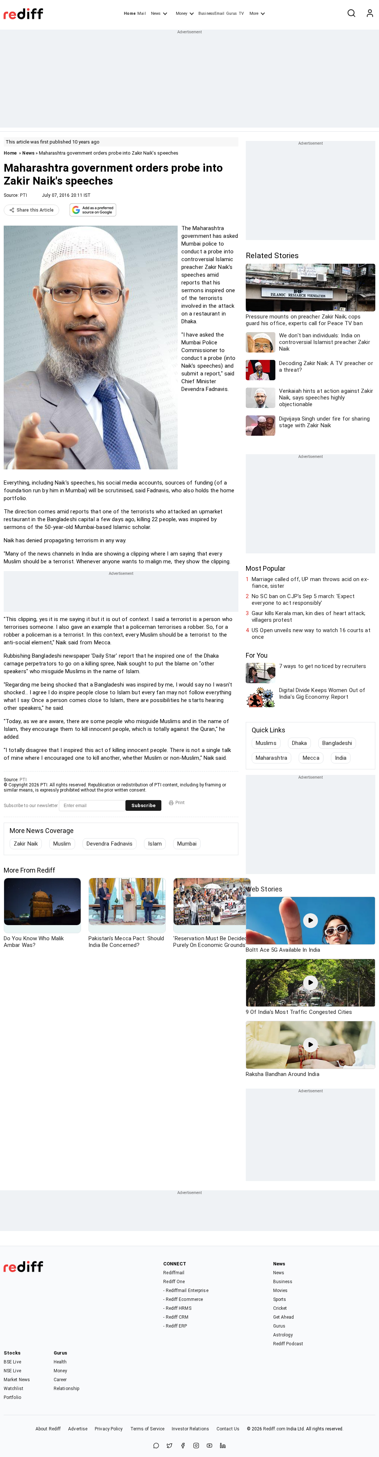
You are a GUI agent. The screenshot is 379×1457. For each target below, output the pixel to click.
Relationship (66, 1388)
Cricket (280, 1308)
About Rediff (48, 1428)
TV (241, 13)
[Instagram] (196, 1446)
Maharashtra (271, 758)
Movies (280, 1290)
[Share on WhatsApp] (156, 1446)
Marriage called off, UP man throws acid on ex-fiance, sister (310, 582)
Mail (141, 13)
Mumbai (187, 843)
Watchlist (13, 1388)
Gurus (231, 13)
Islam (155, 843)
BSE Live (12, 1362)
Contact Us (228, 1428)
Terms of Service (147, 1428)
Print (180, 802)
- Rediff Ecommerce (183, 1299)
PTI (23, 195)
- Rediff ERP (175, 1326)
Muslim (62, 843)
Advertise (77, 1428)
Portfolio (12, 1397)
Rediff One (174, 1281)
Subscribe (143, 805)
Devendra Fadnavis (110, 843)
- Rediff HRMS (177, 1308)
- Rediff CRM (175, 1317)
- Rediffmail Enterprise (185, 1290)
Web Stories (264, 889)
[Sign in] (369, 14)
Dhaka (299, 743)
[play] (310, 920)
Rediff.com (274, 1428)
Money (181, 13)
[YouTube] (209, 1446)
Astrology (283, 1335)
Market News (17, 1379)
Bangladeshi (337, 743)
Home (129, 13)
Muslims (266, 743)
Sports (279, 1299)
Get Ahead (283, 1317)
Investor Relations (190, 1428)
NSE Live (12, 1370)
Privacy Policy (109, 1428)
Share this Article (35, 210)
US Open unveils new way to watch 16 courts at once (311, 633)
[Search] (351, 14)
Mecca (311, 758)
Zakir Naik (26, 843)
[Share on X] (169, 1446)
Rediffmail (173, 1272)
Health (60, 1362)
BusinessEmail (211, 13)
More (253, 13)
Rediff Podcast (288, 1343)
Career (60, 1379)
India (341, 758)
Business (283, 1281)
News (156, 13)
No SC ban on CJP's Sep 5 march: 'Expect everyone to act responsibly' (303, 599)
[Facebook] (183, 1446)
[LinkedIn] (223, 1446)
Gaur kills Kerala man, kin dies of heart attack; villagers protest (308, 616)
